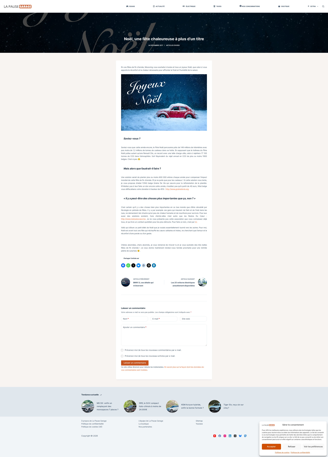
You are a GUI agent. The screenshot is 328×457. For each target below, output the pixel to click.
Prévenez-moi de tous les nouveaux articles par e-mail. (150, 356)
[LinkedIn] (230, 436)
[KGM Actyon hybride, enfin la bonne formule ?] (172, 406)
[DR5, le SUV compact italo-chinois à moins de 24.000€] (130, 406)
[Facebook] (219, 436)
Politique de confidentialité (300, 452)
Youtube (199, 424)
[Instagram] (225, 436)
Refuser (291, 446)
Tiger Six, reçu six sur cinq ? (234, 406)
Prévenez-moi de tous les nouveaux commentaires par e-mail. (153, 350)
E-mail (156, 319)
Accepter (271, 446)
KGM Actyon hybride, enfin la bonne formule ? (192, 406)
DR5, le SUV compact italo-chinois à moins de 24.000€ (150, 406)
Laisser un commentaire (135, 363)
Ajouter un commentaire (134, 327)
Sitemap (199, 421)
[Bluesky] (240, 436)
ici (196, 222)
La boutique (144, 424)
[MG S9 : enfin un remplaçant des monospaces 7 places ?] (87, 406)
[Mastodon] (245, 436)
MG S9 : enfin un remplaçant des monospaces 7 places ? (107, 406)
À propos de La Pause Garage (93, 421)
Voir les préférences (313, 446)
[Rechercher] (323, 6)
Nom (126, 319)
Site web (186, 319)
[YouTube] (214, 436)
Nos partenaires (145, 427)
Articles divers (173, 45)
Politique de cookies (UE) (91, 427)
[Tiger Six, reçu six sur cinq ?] (214, 406)
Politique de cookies (282, 452)
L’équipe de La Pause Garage (151, 421)
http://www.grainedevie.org (177, 189)
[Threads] (235, 436)
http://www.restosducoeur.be (133, 219)
